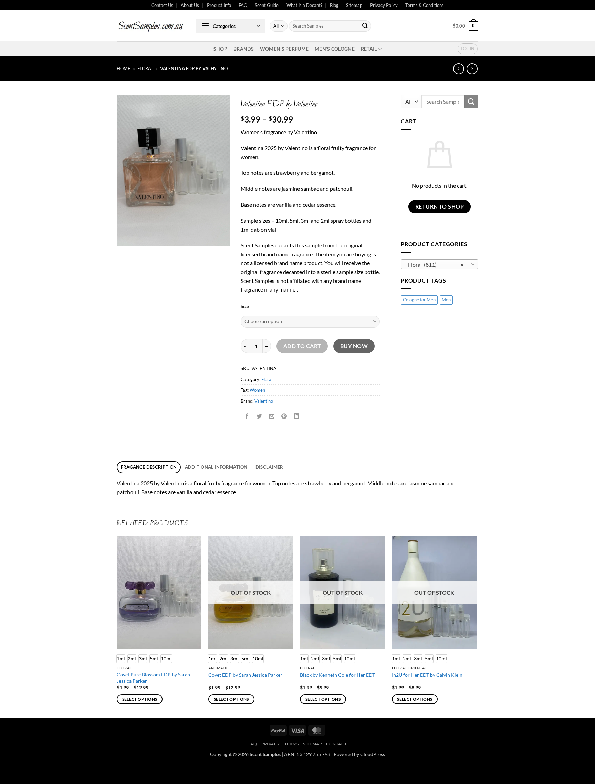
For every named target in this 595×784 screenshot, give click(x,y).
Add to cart (302, 346)
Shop (220, 49)
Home (124, 68)
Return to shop (439, 206)
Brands (243, 49)
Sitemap (354, 5)
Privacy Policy (384, 5)
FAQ (243, 5)
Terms (291, 743)
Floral (145, 68)
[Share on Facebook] (247, 416)
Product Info (219, 5)
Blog (334, 5)
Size (245, 306)
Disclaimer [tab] (269, 467)
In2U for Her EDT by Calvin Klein (427, 675)
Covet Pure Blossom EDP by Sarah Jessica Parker (153, 677)
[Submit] (365, 26)
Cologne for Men (419, 300)
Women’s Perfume (284, 49)
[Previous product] (472, 68)
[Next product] (458, 68)
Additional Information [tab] (216, 467)
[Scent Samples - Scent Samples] (151, 26)
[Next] (476, 626)
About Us (190, 5)
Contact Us (162, 5)
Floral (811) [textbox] (436, 265)
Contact (336, 743)
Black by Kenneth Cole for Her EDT (337, 675)
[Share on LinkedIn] (296, 416)
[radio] (132, 659)
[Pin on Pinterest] (284, 416)
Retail (369, 49)
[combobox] (439, 264)
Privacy (270, 743)
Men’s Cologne (335, 49)
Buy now (354, 346)
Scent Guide (267, 5)
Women (257, 390)
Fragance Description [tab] (149, 467)
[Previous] (117, 626)
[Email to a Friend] (272, 416)
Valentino (263, 401)
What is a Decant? (304, 5)
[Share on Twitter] (259, 416)
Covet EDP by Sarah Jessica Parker (245, 675)
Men (446, 300)
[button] (230, 26)
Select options (139, 699)
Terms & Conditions (424, 5)
